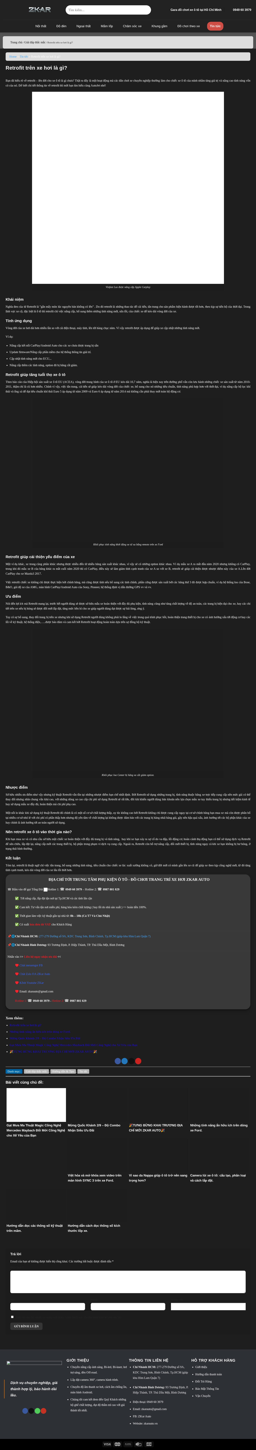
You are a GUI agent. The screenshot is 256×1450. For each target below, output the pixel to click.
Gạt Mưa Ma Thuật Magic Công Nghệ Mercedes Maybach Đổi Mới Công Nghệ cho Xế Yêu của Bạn (73, 1045)
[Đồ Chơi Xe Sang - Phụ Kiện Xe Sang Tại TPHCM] (39, 10)
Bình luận (17, 1267)
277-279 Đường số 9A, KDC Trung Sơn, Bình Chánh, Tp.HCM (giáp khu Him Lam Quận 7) (94, 936)
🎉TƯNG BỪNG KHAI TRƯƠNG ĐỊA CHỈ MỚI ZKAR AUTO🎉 (53, 1051)
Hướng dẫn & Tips (63, 1071)
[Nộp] (146, 10)
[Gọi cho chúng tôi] (37, 1411)
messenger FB (34, 965)
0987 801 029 (111, 889)
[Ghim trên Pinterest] (138, 1061)
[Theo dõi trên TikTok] (31, 1411)
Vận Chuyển (202, 1395)
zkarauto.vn (151, 1423)
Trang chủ (16, 42)
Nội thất (40, 26)
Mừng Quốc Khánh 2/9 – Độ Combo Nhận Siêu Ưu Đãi (45, 1038)
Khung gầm (159, 26)
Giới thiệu (201, 1367)
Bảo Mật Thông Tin (207, 1388)
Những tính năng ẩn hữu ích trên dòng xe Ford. (40, 1031)
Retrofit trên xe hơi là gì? (25, 1025)
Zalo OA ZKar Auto (38, 974)
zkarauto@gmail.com (154, 1409)
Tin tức (215, 26)
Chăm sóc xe (132, 26)
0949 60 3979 (74, 889)
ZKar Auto (144, 1416)
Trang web (177, 1299)
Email (94, 1299)
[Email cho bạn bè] (131, 1061)
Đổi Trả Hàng (203, 1381)
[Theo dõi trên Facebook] (25, 1411)
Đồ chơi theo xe (188, 26)
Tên (12, 1299)
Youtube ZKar (35, 982)
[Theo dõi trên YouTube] (43, 1411)
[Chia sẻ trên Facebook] (118, 1061)
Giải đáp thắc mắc (35, 42)
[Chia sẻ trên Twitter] (124, 1061)
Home (13, 56)
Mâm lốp (107, 26)
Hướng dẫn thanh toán (208, 1374)
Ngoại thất (83, 26)
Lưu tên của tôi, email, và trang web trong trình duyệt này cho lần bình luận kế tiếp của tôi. (68, 1317)
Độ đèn (61, 26)
